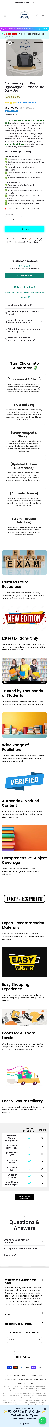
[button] (5, 16)
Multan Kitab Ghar (14, 144)
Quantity (9, 214)
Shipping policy (40, 1379)
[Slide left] (36, 239)
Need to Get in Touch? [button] (18, 1324)
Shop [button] (8, 1314)
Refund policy (10, 1379)
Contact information (26, 1383)
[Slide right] (40, 239)
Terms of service (25, 1379)
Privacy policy (36, 1375)
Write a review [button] (24, 275)
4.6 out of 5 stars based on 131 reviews (24, 292)
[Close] (45, 1409)
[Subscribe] (39, 1340)
